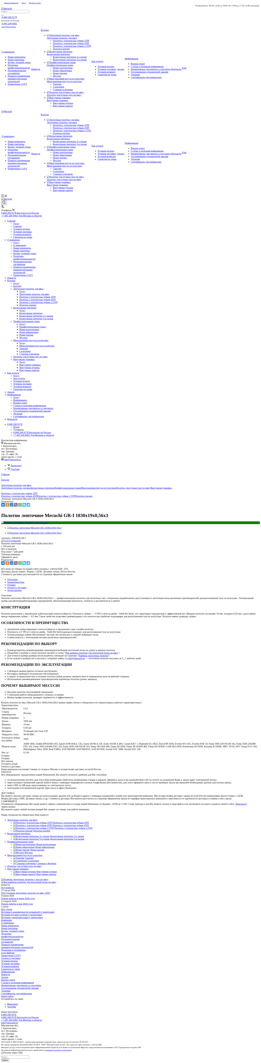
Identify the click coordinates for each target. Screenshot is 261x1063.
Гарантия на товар (10, 969)
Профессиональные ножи (32, 327)
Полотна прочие (84, 496)
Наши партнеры (9, 928)
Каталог (17, 286)
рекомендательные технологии (58, 1050)
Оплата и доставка (10, 958)
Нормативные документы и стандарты (21, 985)
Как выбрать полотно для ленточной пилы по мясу (91, 653)
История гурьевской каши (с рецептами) (22, 917)
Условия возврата (10, 966)
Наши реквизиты (11, 3)
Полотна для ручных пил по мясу (133, 488)
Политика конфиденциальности (12, 935)
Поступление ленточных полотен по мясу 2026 (25, 893)
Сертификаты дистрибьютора (16, 993)
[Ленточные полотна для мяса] (69, 35)
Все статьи (6, 909)
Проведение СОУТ (11, 955)
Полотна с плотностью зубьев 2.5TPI (56, 496)
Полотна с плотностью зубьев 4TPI (19, 496)
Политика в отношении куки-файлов (13, 951)
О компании (19, 245)
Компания (6, 920)
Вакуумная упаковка (30, 365)
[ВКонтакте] (3, 505)
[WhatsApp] (20, 505)
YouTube (15, 469)
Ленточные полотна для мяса (34, 294)
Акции (4, 977)
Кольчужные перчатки (30, 313)
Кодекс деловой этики (12, 931)
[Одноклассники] (7, 505)
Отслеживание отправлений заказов (20, 988)
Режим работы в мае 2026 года (17, 904)
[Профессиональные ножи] (69, 62)
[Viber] (16, 505)
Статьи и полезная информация (17, 982)
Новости (5, 974)
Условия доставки (10, 963)
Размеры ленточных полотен (93, 655)
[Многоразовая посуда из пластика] (69, 78)
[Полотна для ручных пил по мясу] (69, 92)
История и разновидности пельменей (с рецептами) (28, 912)
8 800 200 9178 (8, 1014)
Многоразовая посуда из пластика (36, 346)
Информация (20, 400)
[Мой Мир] (11, 505)
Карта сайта (7, 996)
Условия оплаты (9, 961)
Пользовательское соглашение (10, 940)
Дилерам (5, 991)
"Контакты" (241, 804)
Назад (16, 223)
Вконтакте (16, 465)
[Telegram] (28, 505)
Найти (5, 1060)
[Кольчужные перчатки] (69, 51)
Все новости (7, 887)
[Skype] (24, 505)
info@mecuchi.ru (12, 459)
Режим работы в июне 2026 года (18, 898)
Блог (23, 3)
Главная (17, 226)
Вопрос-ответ (35, 3)
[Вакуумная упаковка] (69, 97)
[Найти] (2, 15)
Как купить (19, 378)
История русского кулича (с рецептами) (21, 914)
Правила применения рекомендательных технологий (17, 946)
